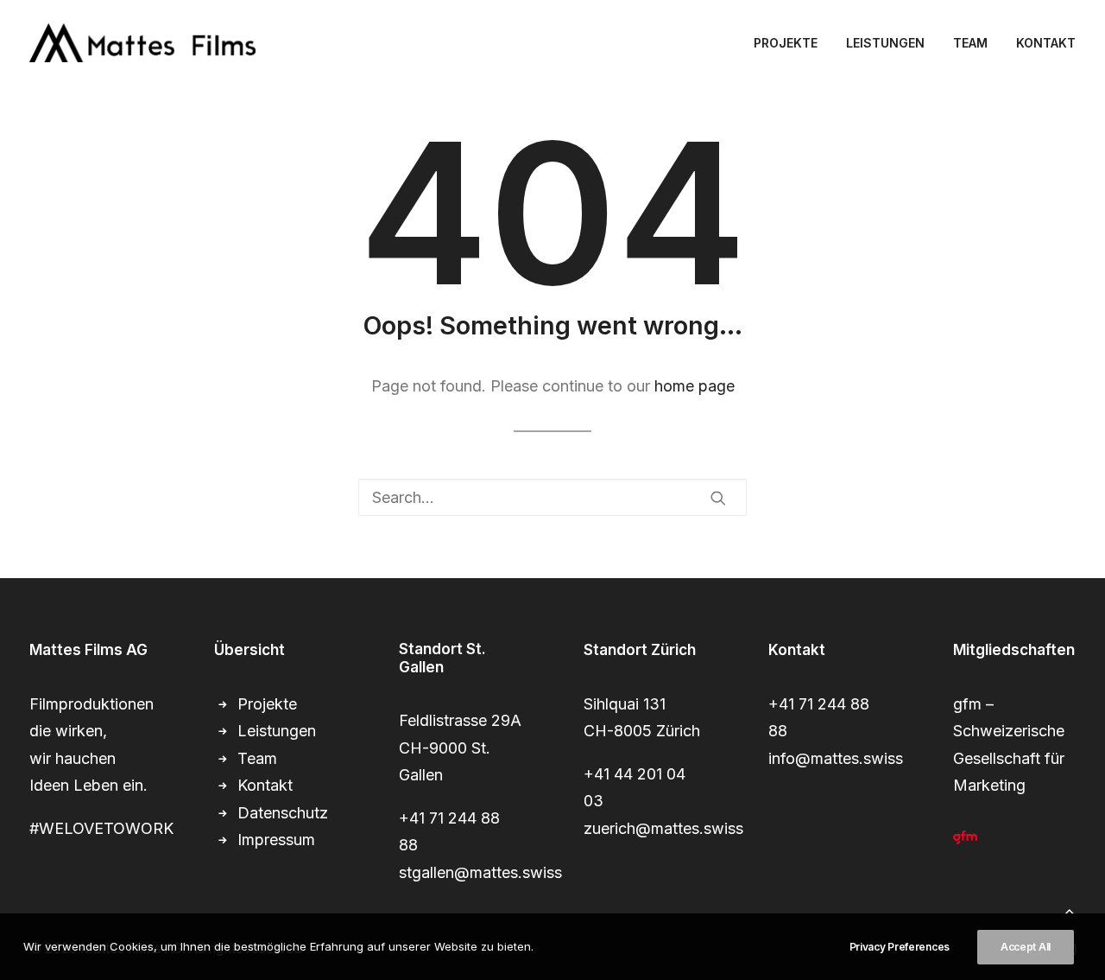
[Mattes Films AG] (142, 42)
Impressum (276, 839)
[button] (718, 497)
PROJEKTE (786, 42)
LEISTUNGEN (885, 42)
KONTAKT (1046, 42)
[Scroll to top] (1069, 909)
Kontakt (265, 785)
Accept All (1026, 946)
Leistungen (276, 731)
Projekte (267, 704)
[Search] (552, 497)
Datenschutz (282, 813)
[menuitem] (792, 43)
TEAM (970, 42)
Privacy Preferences (899, 946)
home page (694, 386)
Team (257, 758)
